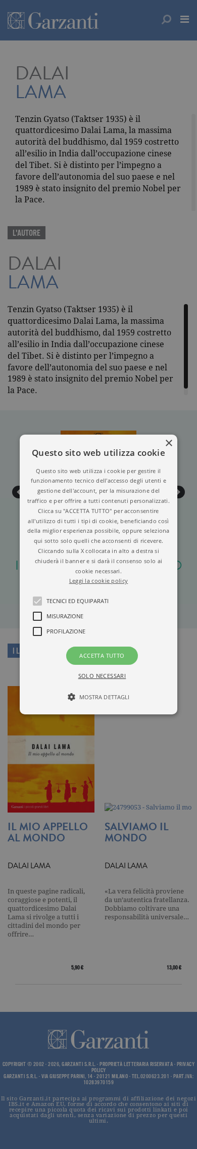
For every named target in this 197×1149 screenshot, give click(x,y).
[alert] (98, 574)
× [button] (168, 443)
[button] (98, 575)
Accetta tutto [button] (101, 655)
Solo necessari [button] (102, 675)
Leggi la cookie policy (98, 580)
